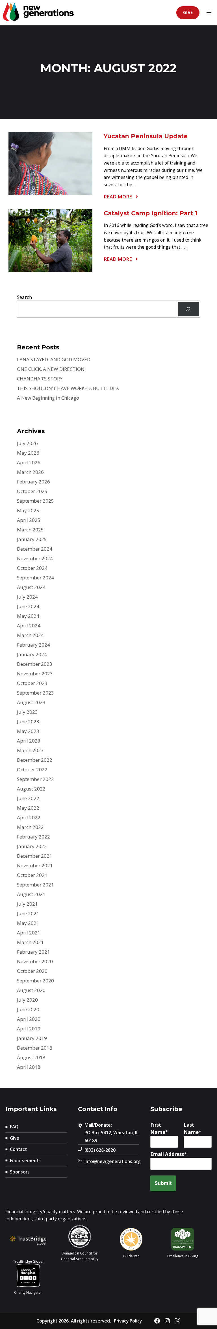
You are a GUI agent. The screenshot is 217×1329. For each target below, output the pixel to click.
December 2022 (34, 760)
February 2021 (33, 952)
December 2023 (34, 664)
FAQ (14, 1127)
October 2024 (32, 568)
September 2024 (35, 577)
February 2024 (33, 644)
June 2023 (28, 721)
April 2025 (28, 520)
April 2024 (28, 625)
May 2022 (28, 808)
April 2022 (28, 817)
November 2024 (35, 558)
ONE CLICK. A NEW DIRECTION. (51, 369)
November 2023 (35, 673)
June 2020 (28, 1009)
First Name (157, 1128)
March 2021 (30, 942)
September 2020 (35, 980)
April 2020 (28, 1019)
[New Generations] (38, 12)
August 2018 (31, 1057)
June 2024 (28, 606)
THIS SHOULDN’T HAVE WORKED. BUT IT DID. (68, 388)
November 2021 (35, 865)
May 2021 (28, 923)
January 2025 (32, 539)
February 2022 (33, 836)
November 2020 (35, 961)
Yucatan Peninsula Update (146, 136)
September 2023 (35, 692)
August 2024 (31, 587)
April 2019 (28, 1028)
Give (188, 12)
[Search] (188, 309)
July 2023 (27, 712)
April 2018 (28, 1067)
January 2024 (32, 654)
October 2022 (32, 769)
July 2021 (27, 904)
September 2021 (35, 884)
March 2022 (30, 827)
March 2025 (30, 529)
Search (24, 297)
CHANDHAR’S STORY (39, 378)
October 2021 (32, 875)
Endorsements (25, 1160)
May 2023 (28, 731)
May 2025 (28, 510)
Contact (18, 1149)
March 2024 (30, 635)
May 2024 (28, 616)
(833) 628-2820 (100, 1150)
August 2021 (31, 894)
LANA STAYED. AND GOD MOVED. (54, 359)
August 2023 (31, 702)
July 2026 (27, 443)
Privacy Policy (128, 1321)
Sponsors (20, 1172)
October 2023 (32, 683)
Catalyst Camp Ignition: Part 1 (150, 213)
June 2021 (28, 913)
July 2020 (27, 1000)
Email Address (167, 1154)
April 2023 (28, 740)
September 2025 (35, 501)
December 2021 (34, 856)
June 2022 (28, 798)
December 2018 (34, 1048)
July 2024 (27, 597)
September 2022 (35, 779)
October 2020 (32, 971)
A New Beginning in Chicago (48, 398)
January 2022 (32, 846)
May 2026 (28, 453)
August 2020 (31, 990)
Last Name (191, 1128)
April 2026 (28, 462)
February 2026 (33, 481)
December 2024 (34, 549)
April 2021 (28, 932)
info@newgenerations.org (112, 1161)
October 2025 (32, 491)
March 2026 (30, 472)
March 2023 (30, 750)
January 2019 (32, 1038)
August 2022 (31, 788)
